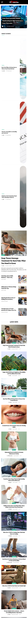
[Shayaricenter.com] (14, 2)
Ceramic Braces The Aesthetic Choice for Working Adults (14, 426)
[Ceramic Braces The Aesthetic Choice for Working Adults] (14, 414)
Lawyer (14, 503)
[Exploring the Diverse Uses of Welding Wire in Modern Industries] (22, 301)
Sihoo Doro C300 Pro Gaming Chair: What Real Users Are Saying (14, 533)
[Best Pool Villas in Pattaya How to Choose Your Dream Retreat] (23, 68)
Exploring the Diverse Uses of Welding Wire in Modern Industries (8, 299)
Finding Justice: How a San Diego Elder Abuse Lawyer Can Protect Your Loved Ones (14, 506)
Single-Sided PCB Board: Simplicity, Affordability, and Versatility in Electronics (14, 372)
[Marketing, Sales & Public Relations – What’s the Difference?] (22, 279)
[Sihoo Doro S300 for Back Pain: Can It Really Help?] (14, 574)
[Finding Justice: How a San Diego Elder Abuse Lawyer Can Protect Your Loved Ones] (14, 494)
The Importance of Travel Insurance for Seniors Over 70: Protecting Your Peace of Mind (8, 310)
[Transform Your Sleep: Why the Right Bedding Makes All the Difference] (14, 467)
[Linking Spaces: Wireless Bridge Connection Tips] (22, 290)
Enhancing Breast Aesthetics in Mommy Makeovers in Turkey (14, 453)
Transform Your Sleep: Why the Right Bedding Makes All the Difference (14, 479)
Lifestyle (14, 556)
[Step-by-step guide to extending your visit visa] (23, 132)
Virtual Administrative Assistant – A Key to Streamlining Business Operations (14, 611)
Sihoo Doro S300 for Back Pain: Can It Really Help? (14, 586)
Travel (14, 396)
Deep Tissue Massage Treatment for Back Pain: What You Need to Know (13, 260)
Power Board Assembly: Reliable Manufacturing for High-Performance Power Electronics (12, 21)
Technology (14, 369)
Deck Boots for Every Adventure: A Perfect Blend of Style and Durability (14, 559)
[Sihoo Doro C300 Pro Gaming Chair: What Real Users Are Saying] (14, 521)
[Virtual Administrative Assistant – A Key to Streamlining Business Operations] (14, 599)
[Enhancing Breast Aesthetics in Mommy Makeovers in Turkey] (14, 441)
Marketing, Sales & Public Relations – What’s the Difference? (7, 277)
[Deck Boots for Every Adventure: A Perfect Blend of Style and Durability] (14, 547)
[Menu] (2, 2)
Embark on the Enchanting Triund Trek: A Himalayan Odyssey (9, 196)
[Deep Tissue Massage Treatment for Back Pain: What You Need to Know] (14, 243)
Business (14, 529)
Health (3, 255)
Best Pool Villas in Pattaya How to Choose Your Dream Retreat (9, 68)
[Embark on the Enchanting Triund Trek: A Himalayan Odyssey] (23, 197)
